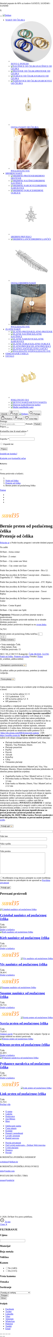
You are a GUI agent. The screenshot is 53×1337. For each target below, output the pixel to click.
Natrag (3, 490)
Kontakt (8, 1131)
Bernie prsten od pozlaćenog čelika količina (18, 634)
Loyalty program (12, 1136)
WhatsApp (10, 1321)
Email (7, 1328)
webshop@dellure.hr (9, 1162)
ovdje (2, 820)
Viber (7, 1316)
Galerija (8, 1114)
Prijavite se (4, 542)
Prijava (4, 449)
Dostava (9, 1150)
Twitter (8, 1311)
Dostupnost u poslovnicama (12, 665)
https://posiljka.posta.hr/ (10, 735)
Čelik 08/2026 (35, 654)
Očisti (3, 1298)
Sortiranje (5, 1287)
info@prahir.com (7, 1171)
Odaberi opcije (6, 1034)
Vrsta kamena (8, 1276)
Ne (9, 1268)
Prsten (40, 656)
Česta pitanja (6, 679)
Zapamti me (8, 444)
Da (9, 1271)
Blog (7, 1121)
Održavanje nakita (13, 1126)
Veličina (4, 1257)
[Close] (8, 427)
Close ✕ (3, 1224)
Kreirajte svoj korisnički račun (13, 458)
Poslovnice (10, 1116)
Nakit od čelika (11, 480)
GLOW (45, 654)
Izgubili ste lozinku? (8, 454)
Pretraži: (29, 424)
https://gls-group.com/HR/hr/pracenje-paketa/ (20, 733)
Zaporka (4, 439)
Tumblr (8, 1326)
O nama (8, 1111)
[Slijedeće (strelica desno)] (4, 1336)
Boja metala (6, 1251)
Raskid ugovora (12, 1138)
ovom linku (41, 624)
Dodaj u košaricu (7, 640)
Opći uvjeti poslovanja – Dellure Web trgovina (25, 1145)
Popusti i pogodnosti (14, 1133)
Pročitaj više (5, 1104)
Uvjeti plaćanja (11, 1147)
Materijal (5, 1246)
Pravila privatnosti (13, 1143)
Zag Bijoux (10, 1119)
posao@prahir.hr (7, 1180)
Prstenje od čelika (13, 483)
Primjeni (4, 1295)
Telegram (9, 1319)
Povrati (8, 1152)
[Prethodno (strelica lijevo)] (1, 1336)
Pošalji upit (5, 826)
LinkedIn (9, 1314)
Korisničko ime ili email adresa (14, 431)
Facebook (9, 1309)
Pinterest (9, 1324)
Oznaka (4, 1281)
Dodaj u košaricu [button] (7, 929)
